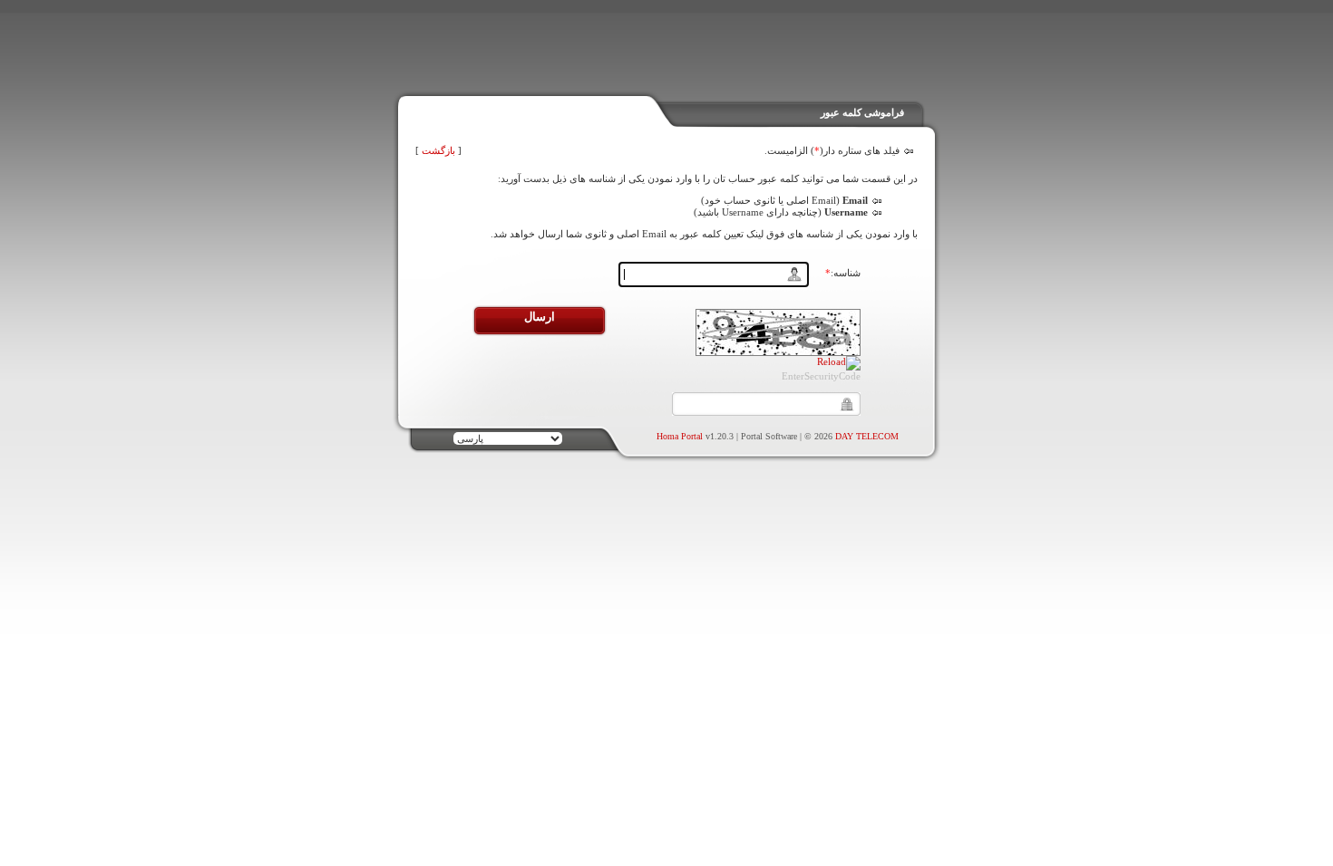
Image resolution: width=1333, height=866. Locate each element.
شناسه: (843, 272)
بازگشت (438, 150)
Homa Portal (680, 436)
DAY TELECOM (867, 436)
